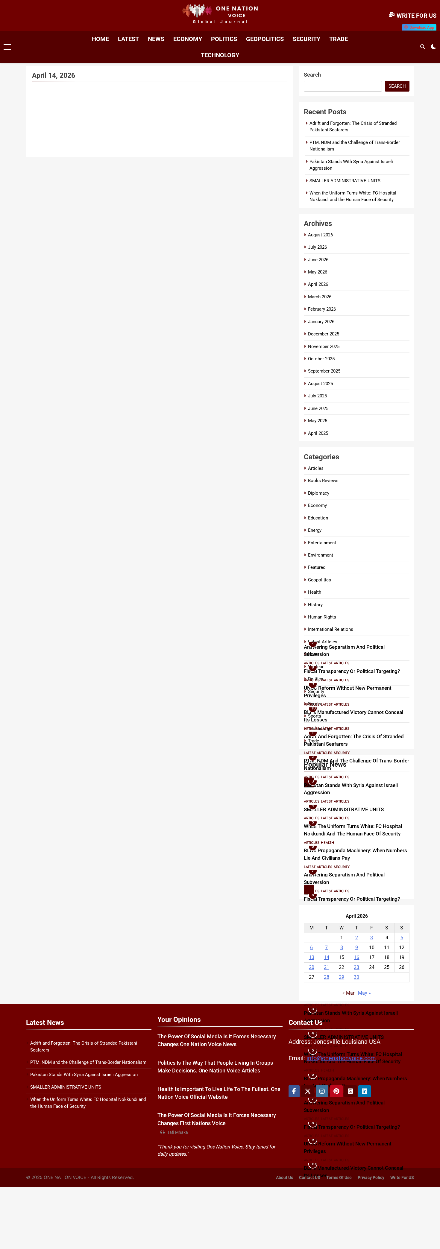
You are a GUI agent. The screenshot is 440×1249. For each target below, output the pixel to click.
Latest (128, 38)
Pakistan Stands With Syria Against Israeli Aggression (84, 1074)
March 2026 (319, 297)
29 (341, 977)
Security (306, 38)
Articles (316, 468)
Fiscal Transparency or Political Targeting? (352, 647)
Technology (220, 55)
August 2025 (320, 383)
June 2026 (318, 259)
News (156, 38)
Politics (224, 38)
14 (326, 957)
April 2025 (318, 433)
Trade (338, 38)
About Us (284, 1177)
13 (311, 957)
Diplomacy (318, 493)
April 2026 (318, 284)
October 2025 (321, 358)
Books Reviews (323, 480)
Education (318, 518)
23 (356, 967)
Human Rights (322, 617)
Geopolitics (265, 38)
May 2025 (317, 420)
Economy (187, 38)
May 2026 (317, 272)
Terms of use (339, 1177)
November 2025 (323, 346)
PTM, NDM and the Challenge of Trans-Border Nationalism (88, 1062)
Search (312, 75)
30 (356, 977)
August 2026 (320, 235)
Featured (316, 567)
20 (311, 967)
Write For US (402, 1177)
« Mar (348, 993)
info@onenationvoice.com (341, 1058)
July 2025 (317, 396)
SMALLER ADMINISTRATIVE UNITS (344, 180)
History (315, 604)
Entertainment (322, 543)
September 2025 (324, 371)
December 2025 (323, 334)
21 (326, 967)
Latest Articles (335, 639)
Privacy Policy (371, 1177)
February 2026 (322, 309)
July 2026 (317, 247)
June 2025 (318, 408)
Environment (320, 555)
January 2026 (321, 321)
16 (356, 957)
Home (100, 38)
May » (364, 993)
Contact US (309, 1177)
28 (326, 977)
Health (314, 592)
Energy (314, 530)
